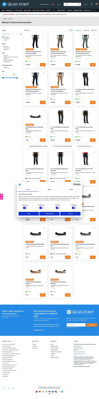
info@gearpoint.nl (38, 330)
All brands (6, 37)
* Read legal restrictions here (72, 327)
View (43, 64)
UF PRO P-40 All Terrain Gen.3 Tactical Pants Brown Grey (58, 52)
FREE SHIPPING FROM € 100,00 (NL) (25, 14)
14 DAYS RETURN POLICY (61, 14)
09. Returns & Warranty (7, 359)
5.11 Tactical (7, 38)
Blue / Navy (7, 61)
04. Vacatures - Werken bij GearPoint (10, 350)
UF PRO (5, 40)
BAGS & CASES (27, 10)
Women (6, 47)
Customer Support (44, 4)
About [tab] (71, 189)
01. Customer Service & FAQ (8, 344)
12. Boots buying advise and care (9, 365)
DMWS (53, 387)
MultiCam (7, 67)
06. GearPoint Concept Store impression (11, 353)
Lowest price (86, 30)
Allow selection (49, 213)
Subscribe (91, 324)
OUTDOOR (69, 10)
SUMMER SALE (9, 10)
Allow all (70, 213)
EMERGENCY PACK (78, 10)
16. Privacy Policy (6, 372)
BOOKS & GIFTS (87, 10)
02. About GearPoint (6, 346)
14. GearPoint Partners (7, 368)
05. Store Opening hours (7, 351)
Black (6, 55)
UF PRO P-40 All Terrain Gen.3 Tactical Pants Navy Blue (33, 90)
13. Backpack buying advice (8, 367)
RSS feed (58, 387)
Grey (5, 58)
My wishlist (34, 348)
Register (34, 344)
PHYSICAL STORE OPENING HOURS (44, 14)
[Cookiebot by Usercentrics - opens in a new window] (74, 184)
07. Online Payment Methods (8, 355)
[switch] (41, 208)
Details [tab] (49, 189)
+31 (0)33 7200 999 (80, 351)
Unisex (6, 49)
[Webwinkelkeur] (95, 387)
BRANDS (95, 10)
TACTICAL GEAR (18, 10)
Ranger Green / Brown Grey (11, 57)
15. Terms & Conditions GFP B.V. (9, 370)
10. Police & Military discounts (8, 361)
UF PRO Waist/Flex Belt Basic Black (35, 244)
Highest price (94, 30)
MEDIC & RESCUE (61, 10)
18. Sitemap (5, 376)
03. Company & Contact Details (9, 348)
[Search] (79, 4)
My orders (34, 346)
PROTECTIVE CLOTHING (38, 10)
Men (6, 46)
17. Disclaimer (5, 374)
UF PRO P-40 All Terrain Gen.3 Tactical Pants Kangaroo (58, 90)
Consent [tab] (28, 189)
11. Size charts (5, 363)
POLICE (54, 10)
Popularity (78, 30)
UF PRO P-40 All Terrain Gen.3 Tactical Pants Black (33, 52)
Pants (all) (10, 19)
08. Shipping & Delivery (7, 357)
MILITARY (48, 10)
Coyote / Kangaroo (9, 60)
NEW (3, 10)
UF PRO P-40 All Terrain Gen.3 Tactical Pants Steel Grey (83, 52)
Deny (28, 213)
